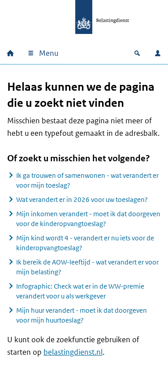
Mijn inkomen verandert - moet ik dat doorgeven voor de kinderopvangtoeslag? (88, 219)
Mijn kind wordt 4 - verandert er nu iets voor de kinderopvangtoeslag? (85, 243)
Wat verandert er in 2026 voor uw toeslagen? (82, 199)
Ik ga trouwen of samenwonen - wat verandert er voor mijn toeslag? (87, 180)
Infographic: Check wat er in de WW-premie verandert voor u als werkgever (80, 291)
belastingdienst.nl (73, 352)
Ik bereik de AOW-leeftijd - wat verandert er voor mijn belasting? (87, 267)
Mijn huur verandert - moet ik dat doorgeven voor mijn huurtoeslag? (81, 315)
